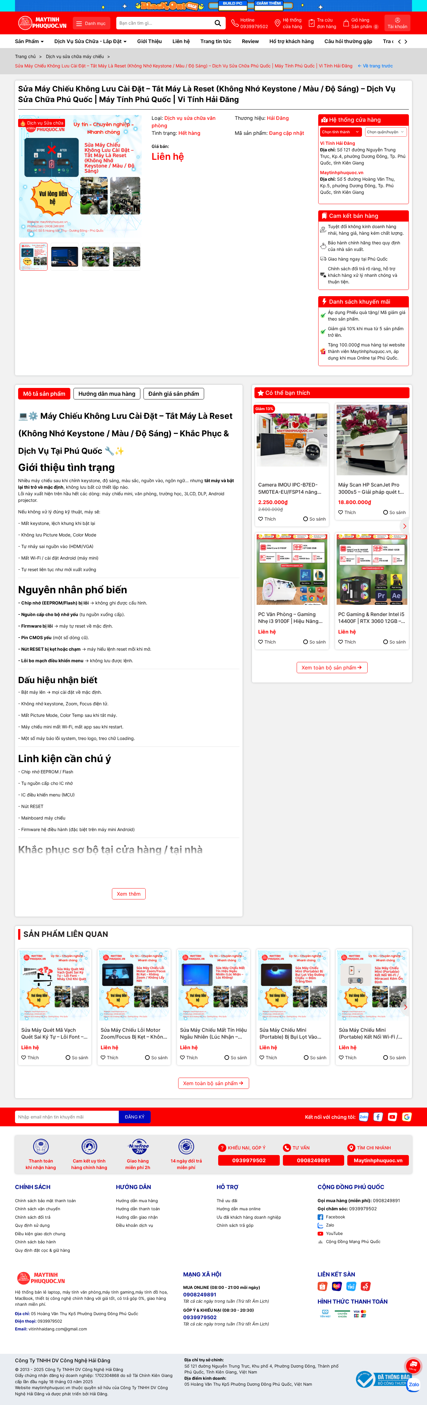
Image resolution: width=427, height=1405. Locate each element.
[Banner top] (213, 5)
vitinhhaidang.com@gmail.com (57, 1328)
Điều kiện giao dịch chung (40, 1233)
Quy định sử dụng (32, 1225)
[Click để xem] (80, 176)
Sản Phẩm (27, 41)
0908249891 (313, 1160)
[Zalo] (364, 1116)
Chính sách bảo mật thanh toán (45, 1200)
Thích (270, 518)
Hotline (254, 23)
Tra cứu (326, 23)
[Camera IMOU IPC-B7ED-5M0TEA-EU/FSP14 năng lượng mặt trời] (292, 440)
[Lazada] (337, 1286)
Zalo (329, 1224)
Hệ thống (292, 23)
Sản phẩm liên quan (65, 934)
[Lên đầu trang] (413, 1349)
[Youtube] (393, 1116)
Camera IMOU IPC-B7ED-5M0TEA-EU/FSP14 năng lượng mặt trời (288, 488)
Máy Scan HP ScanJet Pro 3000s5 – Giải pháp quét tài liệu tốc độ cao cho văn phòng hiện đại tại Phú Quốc (372, 488)
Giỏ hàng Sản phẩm (364, 23)
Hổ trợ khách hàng (291, 41)
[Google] (407, 1116)
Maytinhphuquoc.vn (378, 1160)
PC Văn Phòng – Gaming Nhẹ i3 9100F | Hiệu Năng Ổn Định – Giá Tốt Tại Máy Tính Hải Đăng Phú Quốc (288, 618)
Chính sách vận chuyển (37, 1208)
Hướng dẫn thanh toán (138, 1208)
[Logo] (42, 23)
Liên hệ (181, 41)
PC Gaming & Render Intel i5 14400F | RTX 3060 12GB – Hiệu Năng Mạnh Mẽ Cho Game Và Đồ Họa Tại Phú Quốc (371, 618)
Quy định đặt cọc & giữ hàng (42, 1250)
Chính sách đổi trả (32, 1217)
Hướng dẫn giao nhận (137, 1217)
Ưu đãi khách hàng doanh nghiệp (249, 1217)
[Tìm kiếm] (218, 23)
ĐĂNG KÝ (134, 1116)
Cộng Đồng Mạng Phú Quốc (352, 1241)
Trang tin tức (215, 41)
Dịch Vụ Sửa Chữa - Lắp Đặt (88, 41)
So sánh (317, 518)
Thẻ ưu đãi (227, 1200)
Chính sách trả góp (235, 1225)
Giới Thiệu (149, 41)
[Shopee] (323, 1286)
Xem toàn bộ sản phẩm (329, 667)
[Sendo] (366, 1286)
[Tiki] (351, 1286)
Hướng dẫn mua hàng (137, 1200)
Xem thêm (129, 894)
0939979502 (249, 1160)
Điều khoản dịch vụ (134, 1225)
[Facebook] (378, 1116)
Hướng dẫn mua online (239, 1208)
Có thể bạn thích (287, 392)
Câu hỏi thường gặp (348, 41)
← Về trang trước (375, 65)
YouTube (334, 1233)
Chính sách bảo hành (35, 1241)
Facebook (335, 1216)
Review (250, 41)
